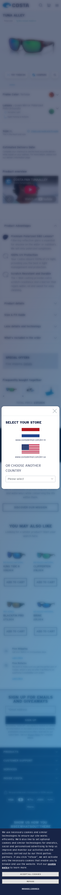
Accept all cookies (30, 874)
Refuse (30, 881)
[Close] (54, 411)
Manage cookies (30, 889)
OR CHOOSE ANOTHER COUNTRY (23, 468)
